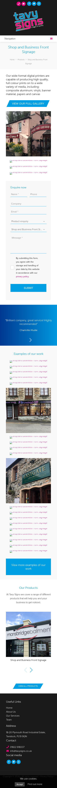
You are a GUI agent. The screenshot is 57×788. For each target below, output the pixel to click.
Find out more (35, 784)
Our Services (12, 715)
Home (9, 707)
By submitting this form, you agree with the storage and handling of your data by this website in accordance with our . (28, 267)
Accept (20, 784)
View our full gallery (28, 103)
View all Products (28, 686)
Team (9, 719)
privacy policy (22, 276)
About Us (11, 711)
